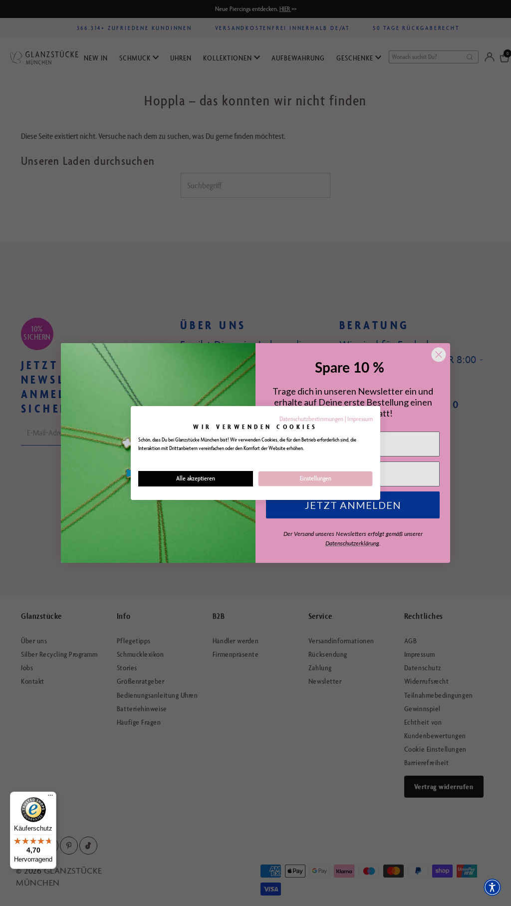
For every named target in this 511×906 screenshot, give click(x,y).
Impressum (360, 419)
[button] (492, 887)
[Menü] (50, 798)
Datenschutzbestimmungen (311, 419)
